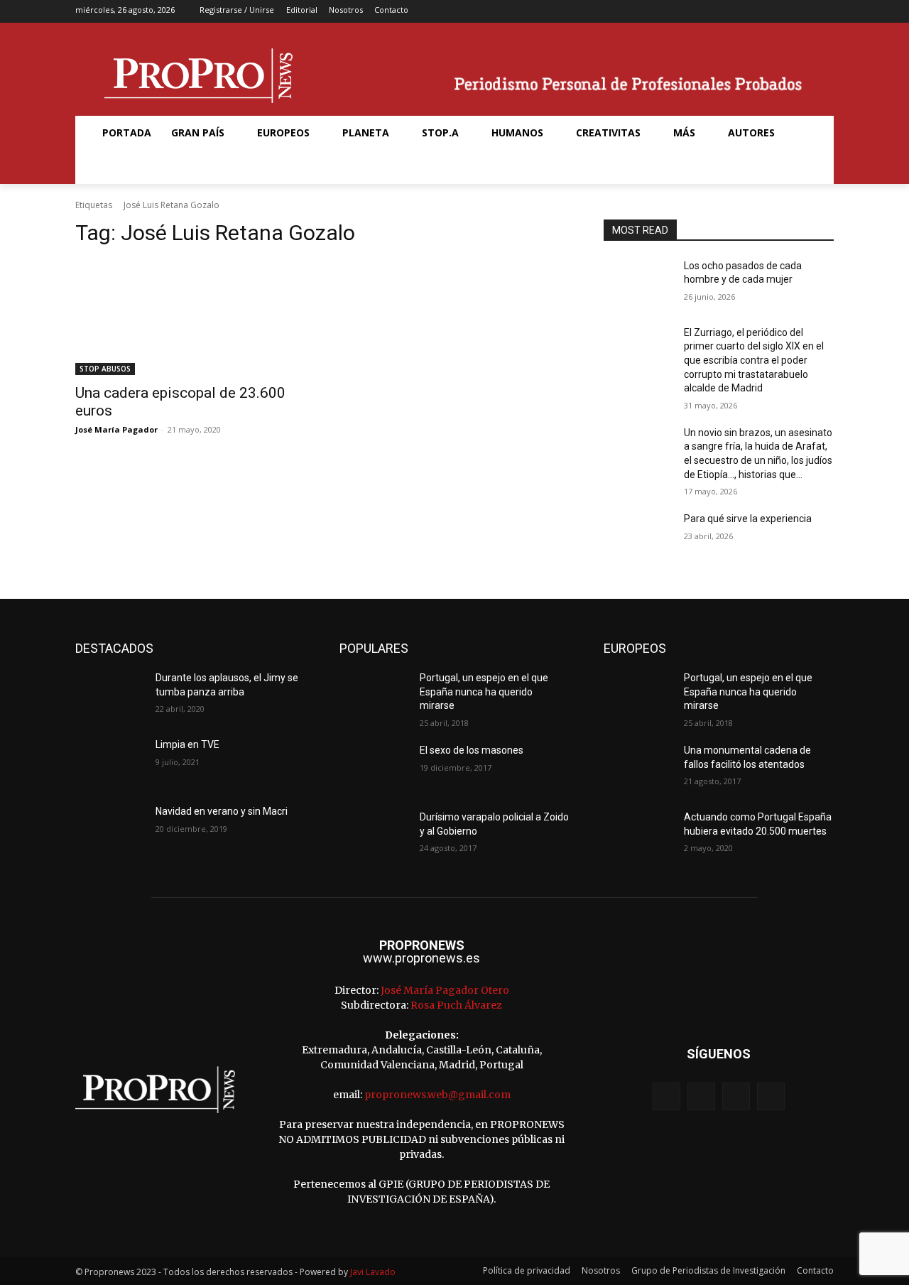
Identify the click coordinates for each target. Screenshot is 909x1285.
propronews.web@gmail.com (437, 1094)
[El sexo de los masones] (373, 768)
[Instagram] (779, 11)
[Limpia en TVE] (109, 762)
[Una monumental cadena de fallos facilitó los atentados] (638, 768)
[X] (802, 11)
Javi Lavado (373, 1272)
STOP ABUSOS (105, 369)
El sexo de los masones (471, 750)
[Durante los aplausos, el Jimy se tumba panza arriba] (109, 695)
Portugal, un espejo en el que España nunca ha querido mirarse (484, 691)
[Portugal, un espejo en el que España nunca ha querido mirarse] (373, 695)
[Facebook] (757, 11)
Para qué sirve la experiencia (748, 518)
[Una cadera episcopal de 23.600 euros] (190, 317)
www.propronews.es (421, 957)
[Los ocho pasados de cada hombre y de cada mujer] (638, 283)
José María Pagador (116, 429)
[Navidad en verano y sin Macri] (109, 829)
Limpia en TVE (187, 744)
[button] (109, 167)
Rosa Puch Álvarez (456, 1005)
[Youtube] (824, 11)
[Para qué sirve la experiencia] (638, 536)
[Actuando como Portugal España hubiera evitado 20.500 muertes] (638, 834)
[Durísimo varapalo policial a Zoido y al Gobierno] (373, 834)
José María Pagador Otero (445, 990)
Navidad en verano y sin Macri (222, 811)
